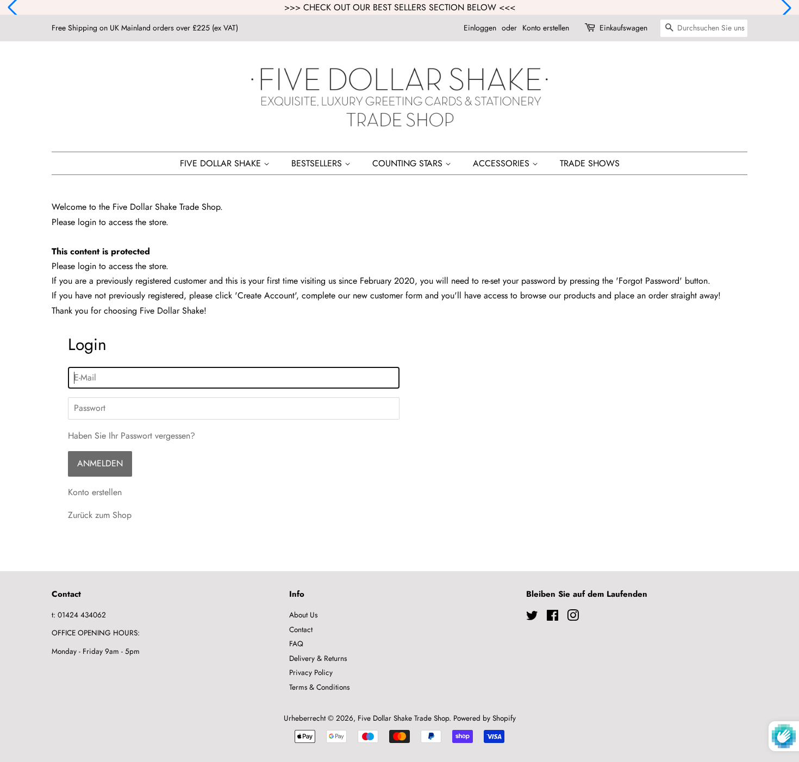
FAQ (296, 643)
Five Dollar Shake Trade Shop (403, 718)
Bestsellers (318, 163)
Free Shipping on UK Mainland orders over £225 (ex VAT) (145, 27)
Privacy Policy (311, 672)
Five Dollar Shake (222, 163)
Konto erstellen (545, 27)
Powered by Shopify (484, 718)
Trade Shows (590, 163)
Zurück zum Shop (100, 515)
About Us (303, 614)
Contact (301, 629)
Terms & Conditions (319, 687)
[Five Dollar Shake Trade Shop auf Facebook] (552, 617)
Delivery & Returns (318, 658)
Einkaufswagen (623, 27)
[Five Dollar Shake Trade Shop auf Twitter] (532, 617)
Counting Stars (408, 163)
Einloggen (480, 27)
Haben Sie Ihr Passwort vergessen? (131, 435)
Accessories (502, 163)
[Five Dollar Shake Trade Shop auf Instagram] (573, 617)
